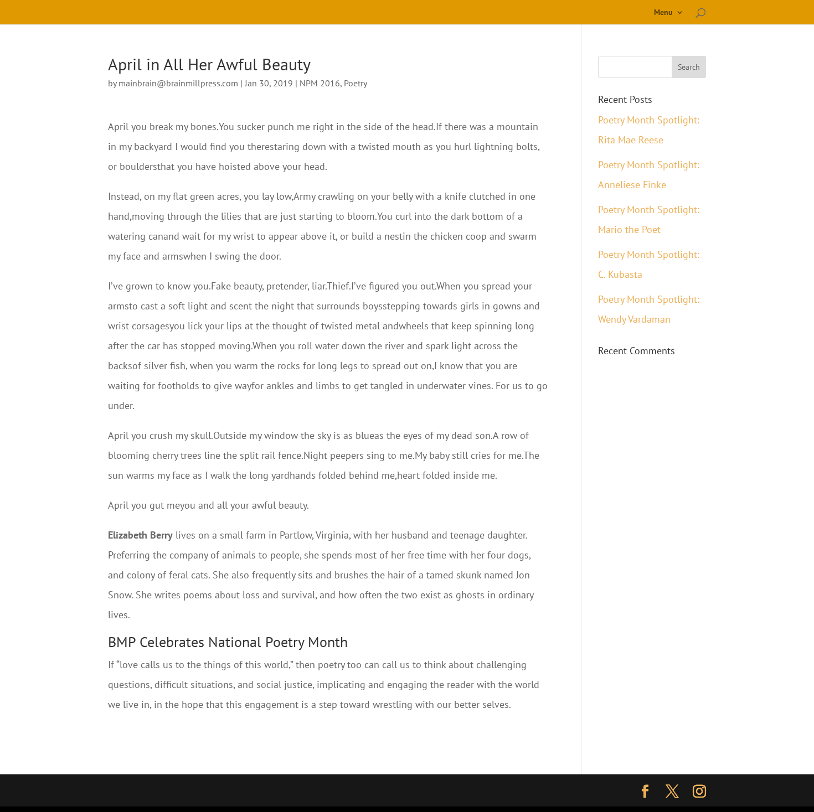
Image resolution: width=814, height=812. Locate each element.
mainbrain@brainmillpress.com (178, 83)
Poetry (355, 83)
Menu (663, 12)
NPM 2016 (320, 83)
